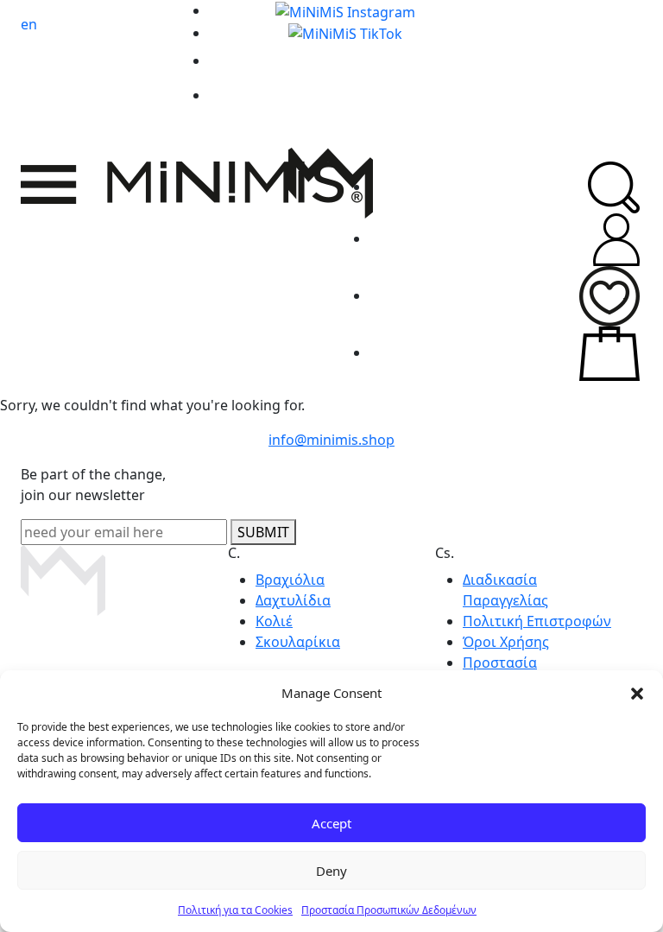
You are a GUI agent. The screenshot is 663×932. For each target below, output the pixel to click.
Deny (331, 870)
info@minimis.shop (331, 439)
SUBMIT (263, 532)
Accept (331, 823)
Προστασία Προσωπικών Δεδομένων (389, 910)
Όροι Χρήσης (506, 641)
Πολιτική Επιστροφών (537, 621)
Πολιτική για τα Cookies (235, 910)
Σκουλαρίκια (298, 641)
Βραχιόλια (290, 579)
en (29, 24)
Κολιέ (274, 621)
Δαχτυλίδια (293, 600)
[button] (637, 692)
